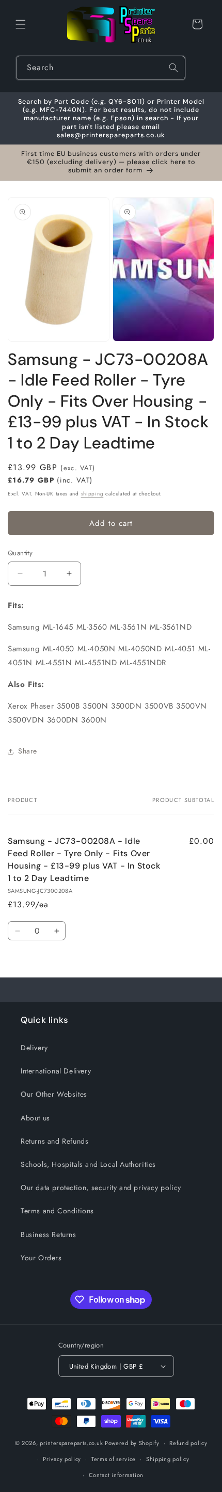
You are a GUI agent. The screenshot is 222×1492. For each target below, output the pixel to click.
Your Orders (41, 1258)
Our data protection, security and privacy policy (101, 1187)
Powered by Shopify (132, 1443)
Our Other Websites (54, 1094)
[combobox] (101, 67)
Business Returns (48, 1234)
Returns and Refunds (54, 1141)
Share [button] (27, 751)
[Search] (173, 67)
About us (35, 1118)
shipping (92, 494)
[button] (20, 24)
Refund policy (188, 1443)
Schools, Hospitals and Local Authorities (88, 1164)
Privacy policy (62, 1459)
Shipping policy (167, 1459)
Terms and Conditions (57, 1211)
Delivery (34, 1047)
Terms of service (113, 1459)
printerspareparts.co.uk (71, 1443)
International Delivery (56, 1071)
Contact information (116, 1475)
